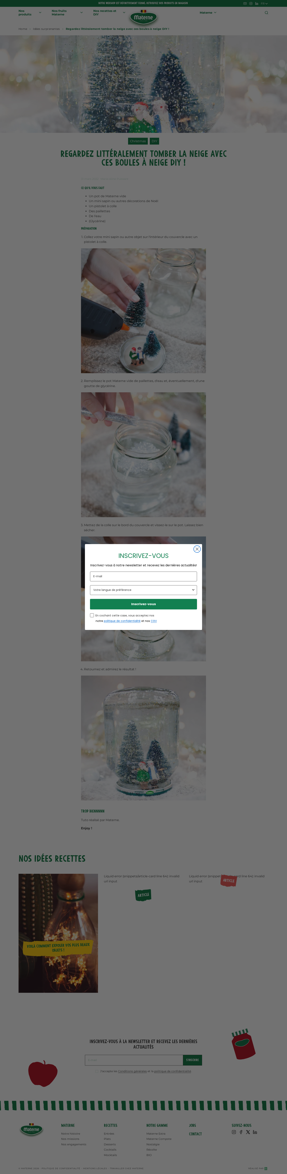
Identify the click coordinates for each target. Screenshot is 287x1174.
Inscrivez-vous (143, 604)
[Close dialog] (197, 549)
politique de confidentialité (122, 621)
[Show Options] (193, 590)
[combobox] (142, 590)
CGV (154, 621)
